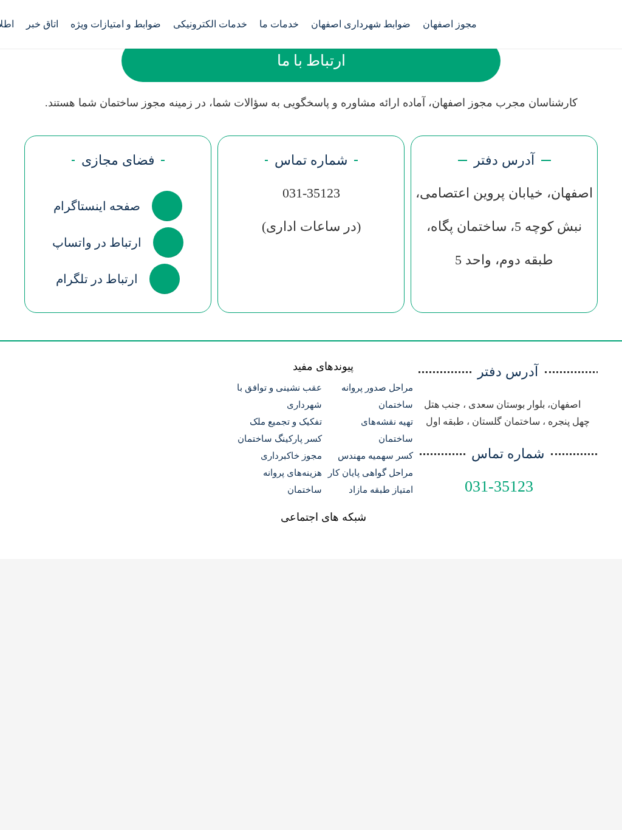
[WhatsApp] (561, 24)
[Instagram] (539, 24)
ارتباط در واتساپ (97, 242)
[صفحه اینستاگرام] (161, 206)
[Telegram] (517, 24)
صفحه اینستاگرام (96, 206)
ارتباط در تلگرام (97, 279)
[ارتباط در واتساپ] (162, 242)
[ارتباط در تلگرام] (159, 279)
